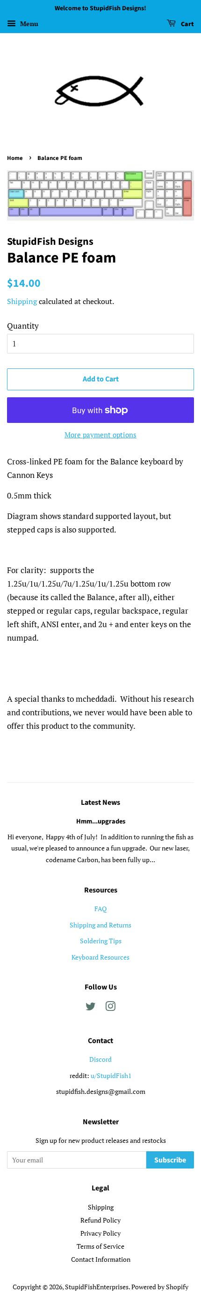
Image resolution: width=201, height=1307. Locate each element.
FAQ (100, 908)
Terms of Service (100, 1246)
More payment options (100, 434)
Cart (186, 24)
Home (15, 158)
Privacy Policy (100, 1233)
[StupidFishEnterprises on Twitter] (91, 1007)
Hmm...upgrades (100, 821)
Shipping (22, 301)
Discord (100, 1059)
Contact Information (100, 1259)
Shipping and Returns (100, 924)
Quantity (23, 325)
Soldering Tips (101, 940)
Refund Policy (100, 1220)
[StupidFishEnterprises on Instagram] (110, 1007)
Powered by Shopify (159, 1286)
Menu (28, 23)
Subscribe (170, 1160)
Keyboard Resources (100, 957)
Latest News (100, 802)
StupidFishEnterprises (97, 1286)
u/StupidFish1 (111, 1075)
